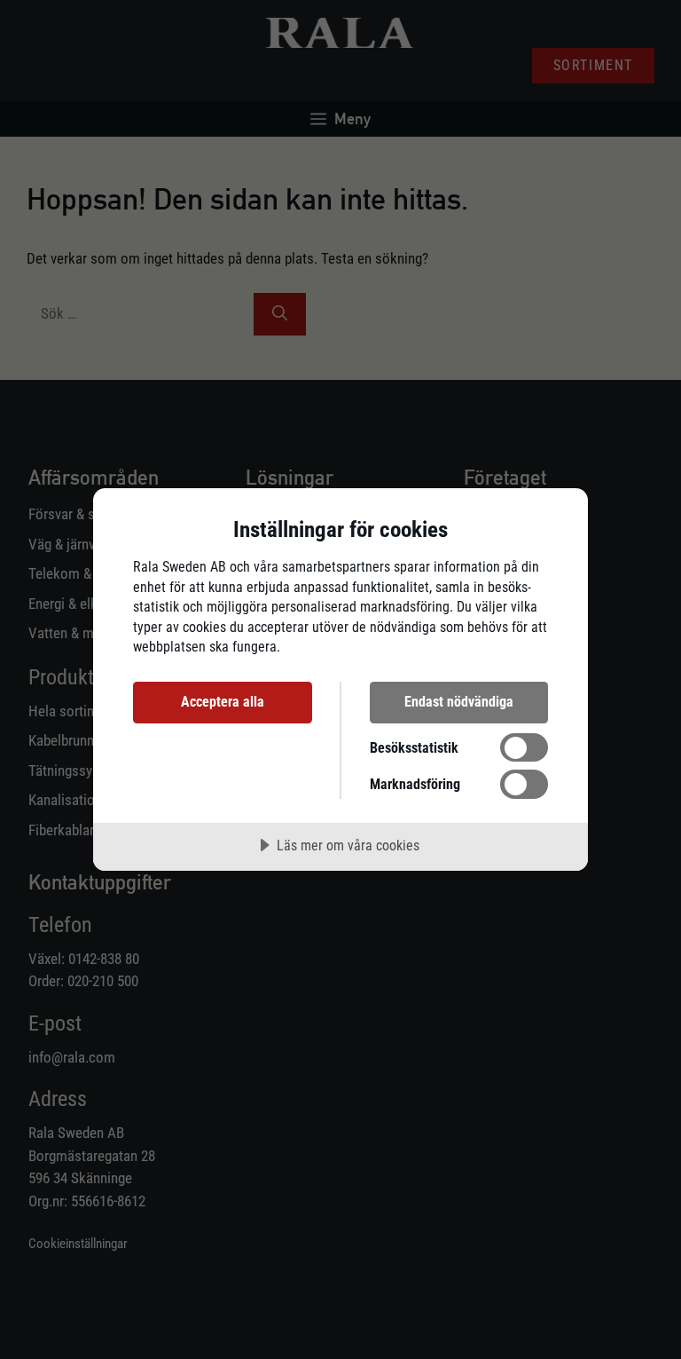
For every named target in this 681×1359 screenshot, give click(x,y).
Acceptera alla (222, 701)
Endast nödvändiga (458, 701)
